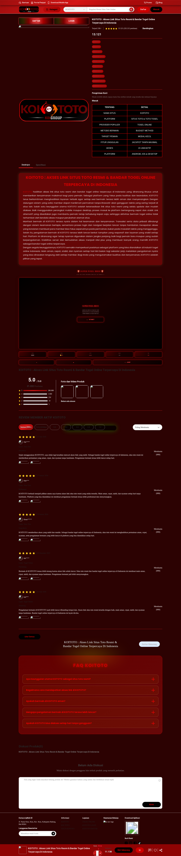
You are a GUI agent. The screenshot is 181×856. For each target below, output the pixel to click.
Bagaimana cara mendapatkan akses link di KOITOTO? (56, 690)
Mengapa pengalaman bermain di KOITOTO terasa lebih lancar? (61, 712)
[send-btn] (53, 834)
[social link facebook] (135, 843)
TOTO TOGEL (97, 66)
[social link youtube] (130, 843)
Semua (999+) (26, 427)
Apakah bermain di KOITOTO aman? (45, 701)
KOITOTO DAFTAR (99, 86)
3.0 (77, 427)
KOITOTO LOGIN (99, 81)
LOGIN (71, 21)
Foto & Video (41, 427)
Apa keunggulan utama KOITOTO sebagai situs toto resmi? (58, 679)
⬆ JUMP (128, 362)
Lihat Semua (29, 637)
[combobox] (147, 427)
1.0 (100, 427)
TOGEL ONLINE (98, 61)
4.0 (66, 427)
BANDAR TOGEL (99, 56)
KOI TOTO (96, 47)
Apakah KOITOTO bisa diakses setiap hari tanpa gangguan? (59, 723)
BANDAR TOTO (98, 76)
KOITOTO (96, 42)
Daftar (143, 9)
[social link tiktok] (139, 843)
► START (90, 319)
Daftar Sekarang (149, 644)
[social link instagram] (126, 843)
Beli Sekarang (124, 850)
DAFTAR (36, 21)
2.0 (88, 427)
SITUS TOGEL (97, 71)
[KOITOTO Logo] (29, 9)
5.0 (54, 427)
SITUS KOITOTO (67, 829)
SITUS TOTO (97, 52)
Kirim (151, 804)
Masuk (156, 9)
